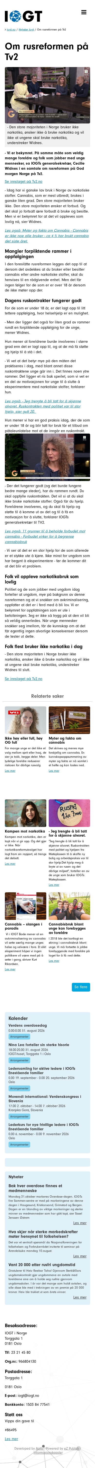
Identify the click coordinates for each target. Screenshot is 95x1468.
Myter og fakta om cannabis (65, 740)
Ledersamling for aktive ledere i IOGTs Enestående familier (42, 1070)
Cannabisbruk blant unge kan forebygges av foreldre (67, 928)
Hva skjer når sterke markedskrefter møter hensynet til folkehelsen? (43, 1234)
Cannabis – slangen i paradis (23, 926)
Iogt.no (11, 29)
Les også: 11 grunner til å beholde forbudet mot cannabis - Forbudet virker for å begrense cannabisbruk (45, 536)
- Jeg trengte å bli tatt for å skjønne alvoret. (68, 833)
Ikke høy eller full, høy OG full (24, 740)
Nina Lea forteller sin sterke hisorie (39, 1045)
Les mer (10, 770)
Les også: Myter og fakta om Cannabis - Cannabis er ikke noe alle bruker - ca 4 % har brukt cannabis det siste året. (47, 235)
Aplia (39, 1448)
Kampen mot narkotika (25, 831)
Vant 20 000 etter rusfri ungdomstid (42, 1264)
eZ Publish (71, 1448)
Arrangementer (19, 1036)
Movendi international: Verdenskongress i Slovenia (45, 1098)
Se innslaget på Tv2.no (23, 181)
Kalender (18, 1018)
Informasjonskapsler (48, 1453)
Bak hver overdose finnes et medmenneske (35, 1188)
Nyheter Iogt (26, 29)
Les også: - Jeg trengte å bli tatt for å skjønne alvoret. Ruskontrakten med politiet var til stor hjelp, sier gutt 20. (43, 406)
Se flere (81, 987)
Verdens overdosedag (28, 1025)
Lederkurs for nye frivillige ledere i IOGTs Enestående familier (44, 1127)
